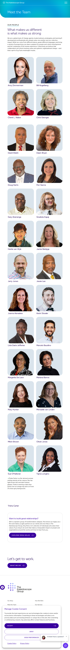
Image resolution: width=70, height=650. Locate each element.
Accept (10, 626)
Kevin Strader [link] (42, 313)
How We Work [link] (39, 601)
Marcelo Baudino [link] (43, 345)
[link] (2, 587)
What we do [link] (15, 565)
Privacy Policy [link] (24, 643)
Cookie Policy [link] (11, 643)
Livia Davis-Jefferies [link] (16, 345)
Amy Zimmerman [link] (15, 85)
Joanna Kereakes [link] (15, 313)
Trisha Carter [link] (13, 506)
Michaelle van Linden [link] (45, 409)
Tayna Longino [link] (42, 474)
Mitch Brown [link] (13, 441)
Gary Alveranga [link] (14, 217)
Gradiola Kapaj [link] (42, 217)
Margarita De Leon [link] (16, 377)
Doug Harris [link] (13, 185)
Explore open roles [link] (21, 535)
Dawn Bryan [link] (41, 153)
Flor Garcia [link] (41, 185)
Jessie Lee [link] (40, 281)
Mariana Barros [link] (42, 377)
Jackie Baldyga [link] (42, 249)
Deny (32, 631)
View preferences (31, 637)
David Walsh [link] (13, 153)
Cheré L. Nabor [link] (14, 117)
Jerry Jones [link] (13, 281)
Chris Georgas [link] (42, 117)
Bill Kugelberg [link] (42, 85)
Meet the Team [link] (11, 605)
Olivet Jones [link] (41, 441)
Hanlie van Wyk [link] (14, 249)
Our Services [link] (38, 605)
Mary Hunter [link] (13, 409)
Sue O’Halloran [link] (14, 474)
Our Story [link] (10, 601)
